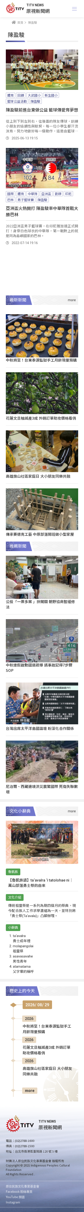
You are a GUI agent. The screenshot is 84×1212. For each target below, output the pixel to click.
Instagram (13, 1202)
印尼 (68, 193)
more (30, 1090)
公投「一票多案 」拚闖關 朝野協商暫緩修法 (40, 604)
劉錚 (58, 193)
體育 (10, 95)
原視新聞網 (38, 10)
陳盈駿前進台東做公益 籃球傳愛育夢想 (42, 110)
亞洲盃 (46, 193)
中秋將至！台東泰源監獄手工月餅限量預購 (41, 360)
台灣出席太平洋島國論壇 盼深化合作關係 (40, 728)
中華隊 (33, 193)
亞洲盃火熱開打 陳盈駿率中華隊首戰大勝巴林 (42, 211)
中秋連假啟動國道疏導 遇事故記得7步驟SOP (39, 667)
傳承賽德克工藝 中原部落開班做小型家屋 (40, 534)
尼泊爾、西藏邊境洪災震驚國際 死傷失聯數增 (42, 789)
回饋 (21, 95)
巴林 (10, 199)
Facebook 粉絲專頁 (19, 1191)
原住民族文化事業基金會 (22, 1186)
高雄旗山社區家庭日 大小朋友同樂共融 (38, 476)
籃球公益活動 (17, 101)
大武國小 (34, 95)
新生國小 (51, 95)
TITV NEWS (35, 5)
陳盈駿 (35, 101)
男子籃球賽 (26, 199)
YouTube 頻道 (15, 1197)
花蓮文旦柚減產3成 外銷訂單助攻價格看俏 (41, 418)
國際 (10, 193)
